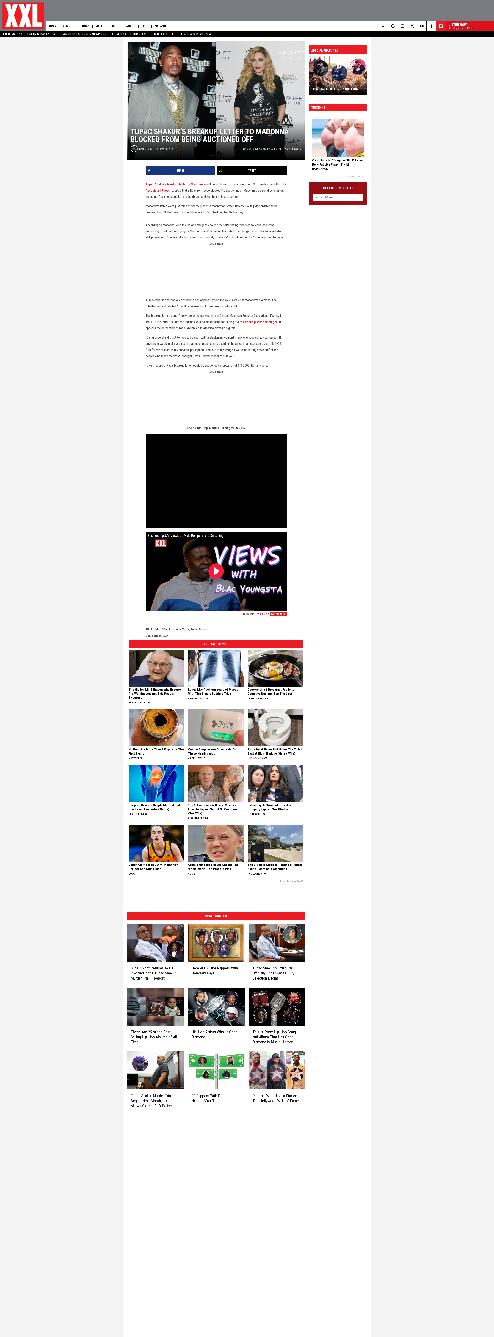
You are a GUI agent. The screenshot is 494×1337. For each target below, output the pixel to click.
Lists (145, 26)
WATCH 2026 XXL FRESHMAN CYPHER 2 (84, 33)
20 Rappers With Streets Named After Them (210, 1098)
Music (66, 26)
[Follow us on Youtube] (421, 26)
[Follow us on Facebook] (431, 26)
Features (129, 26)
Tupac (185, 629)
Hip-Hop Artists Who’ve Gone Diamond (214, 1034)
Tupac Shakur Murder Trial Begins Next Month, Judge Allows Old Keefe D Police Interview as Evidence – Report (152, 1100)
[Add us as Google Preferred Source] (393, 26)
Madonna (197, 184)
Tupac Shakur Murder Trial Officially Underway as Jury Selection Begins (273, 973)
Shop (114, 26)
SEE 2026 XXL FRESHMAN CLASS (130, 33)
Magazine (161, 26)
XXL (262, 614)
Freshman (82, 26)
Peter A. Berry (145, 148)
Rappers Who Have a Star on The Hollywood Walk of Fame (275, 1098)
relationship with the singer (258, 322)
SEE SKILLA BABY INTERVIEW (195, 33)
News (52, 26)
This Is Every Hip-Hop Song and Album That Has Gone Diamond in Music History (274, 1036)
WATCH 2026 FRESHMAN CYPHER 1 (38, 33)
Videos (100, 26)
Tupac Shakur (155, 184)
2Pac (165, 629)
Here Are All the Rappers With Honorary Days (214, 970)
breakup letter (176, 184)
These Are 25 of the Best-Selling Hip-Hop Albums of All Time (154, 1036)
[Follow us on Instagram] (402, 26)
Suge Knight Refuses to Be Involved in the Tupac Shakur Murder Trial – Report (153, 973)
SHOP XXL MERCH (164, 33)
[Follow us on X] (412, 26)
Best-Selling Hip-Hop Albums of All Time (335, 87)
